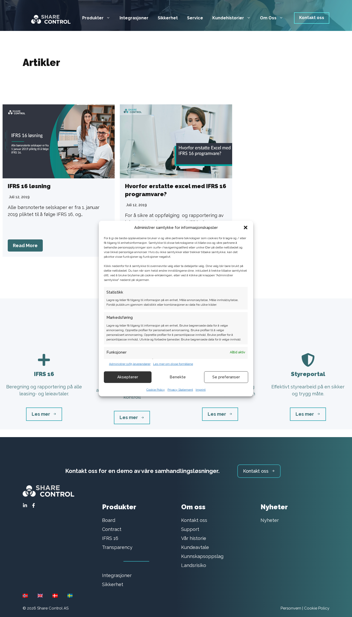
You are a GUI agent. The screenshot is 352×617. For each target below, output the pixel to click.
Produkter (93, 17)
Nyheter (270, 520)
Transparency (117, 547)
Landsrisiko (193, 565)
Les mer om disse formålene (173, 363)
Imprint (201, 389)
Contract (111, 529)
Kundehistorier (228, 17)
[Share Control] (48, 17)
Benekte (178, 377)
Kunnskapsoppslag (202, 556)
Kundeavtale (195, 547)
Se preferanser (226, 377)
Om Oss (268, 17)
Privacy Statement (180, 389)
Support (190, 529)
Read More (25, 245)
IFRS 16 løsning (29, 186)
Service (195, 17)
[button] (245, 227)
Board (108, 520)
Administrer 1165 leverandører (129, 363)
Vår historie (193, 538)
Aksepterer (127, 377)
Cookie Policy (155, 389)
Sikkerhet (168, 17)
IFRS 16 (110, 538)
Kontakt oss (311, 17)
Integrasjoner (134, 17)
